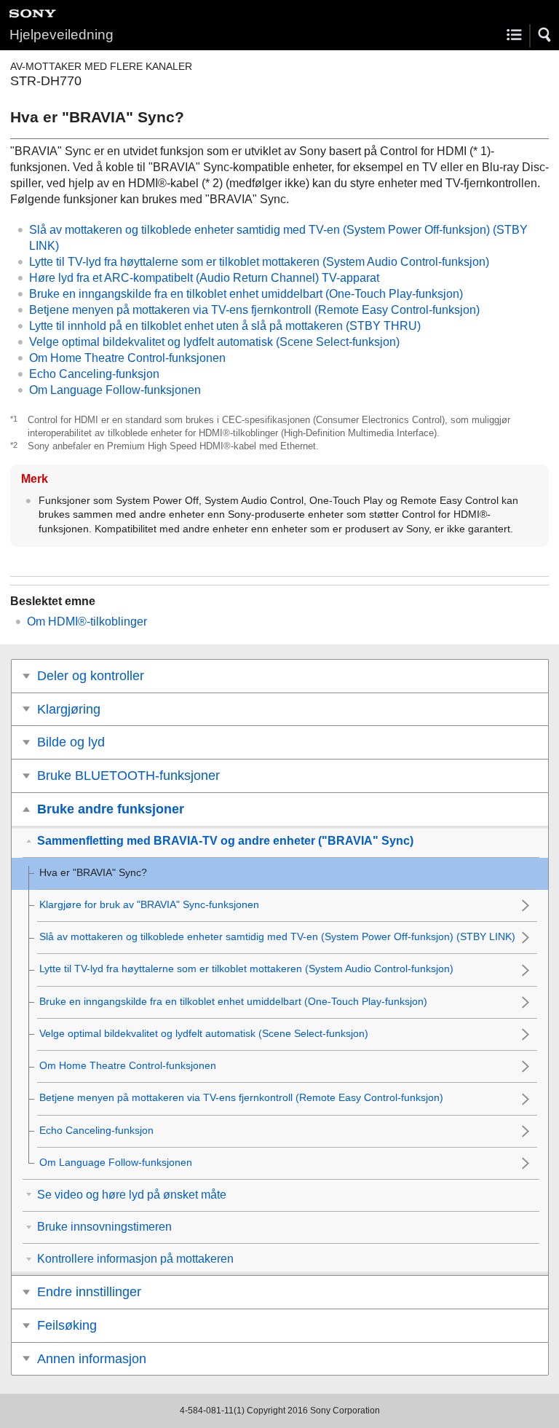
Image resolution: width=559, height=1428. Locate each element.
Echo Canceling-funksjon (94, 374)
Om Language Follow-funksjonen (115, 390)
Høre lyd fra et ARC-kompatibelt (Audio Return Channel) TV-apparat (204, 278)
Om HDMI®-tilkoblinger (87, 621)
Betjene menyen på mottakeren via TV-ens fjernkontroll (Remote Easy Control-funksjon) (254, 310)
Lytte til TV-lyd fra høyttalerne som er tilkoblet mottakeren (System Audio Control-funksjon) (259, 262)
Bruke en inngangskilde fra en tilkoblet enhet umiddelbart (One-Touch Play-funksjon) (246, 294)
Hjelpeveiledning (61, 34)
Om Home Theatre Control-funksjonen (127, 358)
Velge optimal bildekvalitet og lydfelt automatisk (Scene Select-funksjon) (214, 342)
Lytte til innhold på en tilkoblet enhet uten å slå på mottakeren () (225, 326)
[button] (545, 35)
